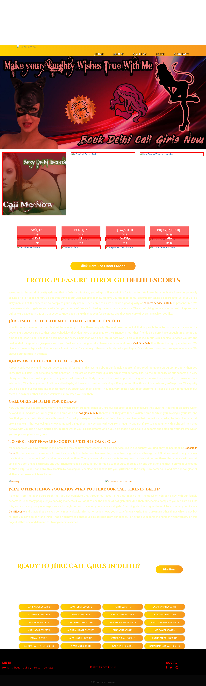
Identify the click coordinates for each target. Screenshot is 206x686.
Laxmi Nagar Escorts (164, 607)
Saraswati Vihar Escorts (165, 622)
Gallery (139, 54)
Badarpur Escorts (122, 646)
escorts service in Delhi (158, 303)
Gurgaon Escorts (123, 630)
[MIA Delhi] (169, 247)
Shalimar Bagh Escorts (123, 622)
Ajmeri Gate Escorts (80, 638)
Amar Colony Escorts (123, 638)
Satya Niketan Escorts (80, 622)
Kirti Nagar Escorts (39, 630)
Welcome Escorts (165, 630)
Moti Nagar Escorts (39, 614)
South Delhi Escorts (81, 607)
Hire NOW (169, 569)
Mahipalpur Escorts (39, 607)
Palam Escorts (38, 638)
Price (159, 54)
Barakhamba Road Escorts (164, 646)
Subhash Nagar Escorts (80, 630)
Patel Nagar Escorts (164, 614)
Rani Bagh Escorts (39, 622)
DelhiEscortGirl (103, 667)
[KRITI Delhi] (81, 247)
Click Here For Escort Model (103, 266)
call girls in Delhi (88, 413)
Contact (181, 54)
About (118, 54)
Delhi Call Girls (65, 361)
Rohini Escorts (123, 607)
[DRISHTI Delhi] (37, 247)
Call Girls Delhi (141, 343)
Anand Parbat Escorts (164, 638)
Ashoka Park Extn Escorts (39, 646)
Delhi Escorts (153, 280)
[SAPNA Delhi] (125, 247)
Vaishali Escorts (80, 614)
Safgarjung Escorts (122, 614)
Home (98, 54)
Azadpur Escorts (81, 646)
